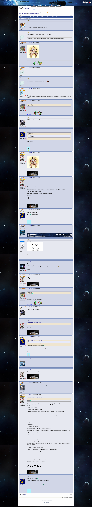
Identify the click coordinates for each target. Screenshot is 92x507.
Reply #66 (30, 288)
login (27, 7)
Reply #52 (30, 42)
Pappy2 (22, 88)
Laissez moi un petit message (30, 258)
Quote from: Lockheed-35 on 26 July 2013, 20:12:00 (34, 322)
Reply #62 (30, 225)
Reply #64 (30, 261)
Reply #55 (30, 88)
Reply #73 (30, 394)
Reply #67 (30, 306)
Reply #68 (30, 319)
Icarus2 (22, 31)
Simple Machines (49, 500)
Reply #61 (30, 209)
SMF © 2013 (45, 500)
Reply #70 (30, 358)
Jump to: (62, 497)
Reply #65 (30, 274)
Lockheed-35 (23, 306)
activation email (27, 8)
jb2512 (22, 129)
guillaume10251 (24, 382)
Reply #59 (30, 152)
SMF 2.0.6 (42, 500)
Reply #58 (30, 129)
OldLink (22, 358)
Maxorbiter (23, 225)
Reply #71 (30, 369)
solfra (22, 116)
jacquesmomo (23, 42)
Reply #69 (30, 336)
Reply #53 (30, 67)
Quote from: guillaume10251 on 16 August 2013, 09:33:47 (35, 397)
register (30, 7)
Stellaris (22, 77)
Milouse (22, 261)
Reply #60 (30, 177)
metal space (23, 67)
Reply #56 (30, 100)
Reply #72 (30, 382)
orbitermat (23, 152)
